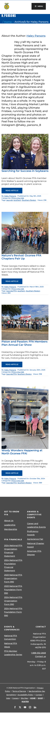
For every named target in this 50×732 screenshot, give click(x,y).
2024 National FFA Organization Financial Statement (13, 550)
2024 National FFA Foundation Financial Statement (13, 565)
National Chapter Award (35, 545)
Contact (39, 695)
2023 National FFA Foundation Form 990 (13, 589)
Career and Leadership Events (36, 525)
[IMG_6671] (25, 213)
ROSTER (25, 701)
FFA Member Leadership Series (13, 653)
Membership (10, 529)
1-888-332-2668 (38, 653)
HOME (33, 698)
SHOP (40, 698)
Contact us (40, 656)
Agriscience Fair (35, 539)
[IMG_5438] (25, 306)
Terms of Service (19, 691)
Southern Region (29, 200)
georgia (9, 200)
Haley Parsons (36, 35)
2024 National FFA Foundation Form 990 (13, 612)
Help (8, 698)
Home (8, 21)
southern (17, 200)
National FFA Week (10, 645)
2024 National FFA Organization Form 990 (13, 600)
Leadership (9, 525)
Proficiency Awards (32, 533)
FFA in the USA (17, 198)
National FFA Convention (10, 637)
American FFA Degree (34, 553)
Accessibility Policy (25, 695)
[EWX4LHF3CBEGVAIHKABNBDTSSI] (25, 135)
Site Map (24, 698)
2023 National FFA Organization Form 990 (13, 578)
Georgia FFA (11, 291)
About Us (8, 520)
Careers (15, 698)
